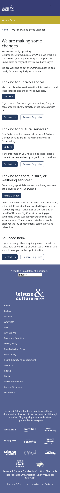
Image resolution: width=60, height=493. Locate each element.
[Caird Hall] (30, 429)
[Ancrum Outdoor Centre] (40, 463)
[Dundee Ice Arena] (20, 463)
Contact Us (10, 117)
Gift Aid (7, 370)
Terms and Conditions (14, 338)
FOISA (7, 376)
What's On (9, 321)
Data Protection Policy (14, 349)
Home (5, 29)
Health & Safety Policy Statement (20, 359)
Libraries (8, 96)
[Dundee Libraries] (50, 440)
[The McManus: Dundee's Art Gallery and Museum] (10, 429)
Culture (8, 146)
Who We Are (10, 332)
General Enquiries (32, 117)
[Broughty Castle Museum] (10, 440)
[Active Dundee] (10, 452)
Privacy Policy (10, 343)
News (6, 327)
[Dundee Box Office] (30, 440)
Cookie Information (13, 381)
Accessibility (10, 354)
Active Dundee (12, 195)
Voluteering (9, 392)
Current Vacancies (13, 387)
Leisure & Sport (15, 484)
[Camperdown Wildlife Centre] (50, 452)
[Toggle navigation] (54, 8)
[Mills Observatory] (50, 429)
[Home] (9, 8)
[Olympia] (30, 452)
